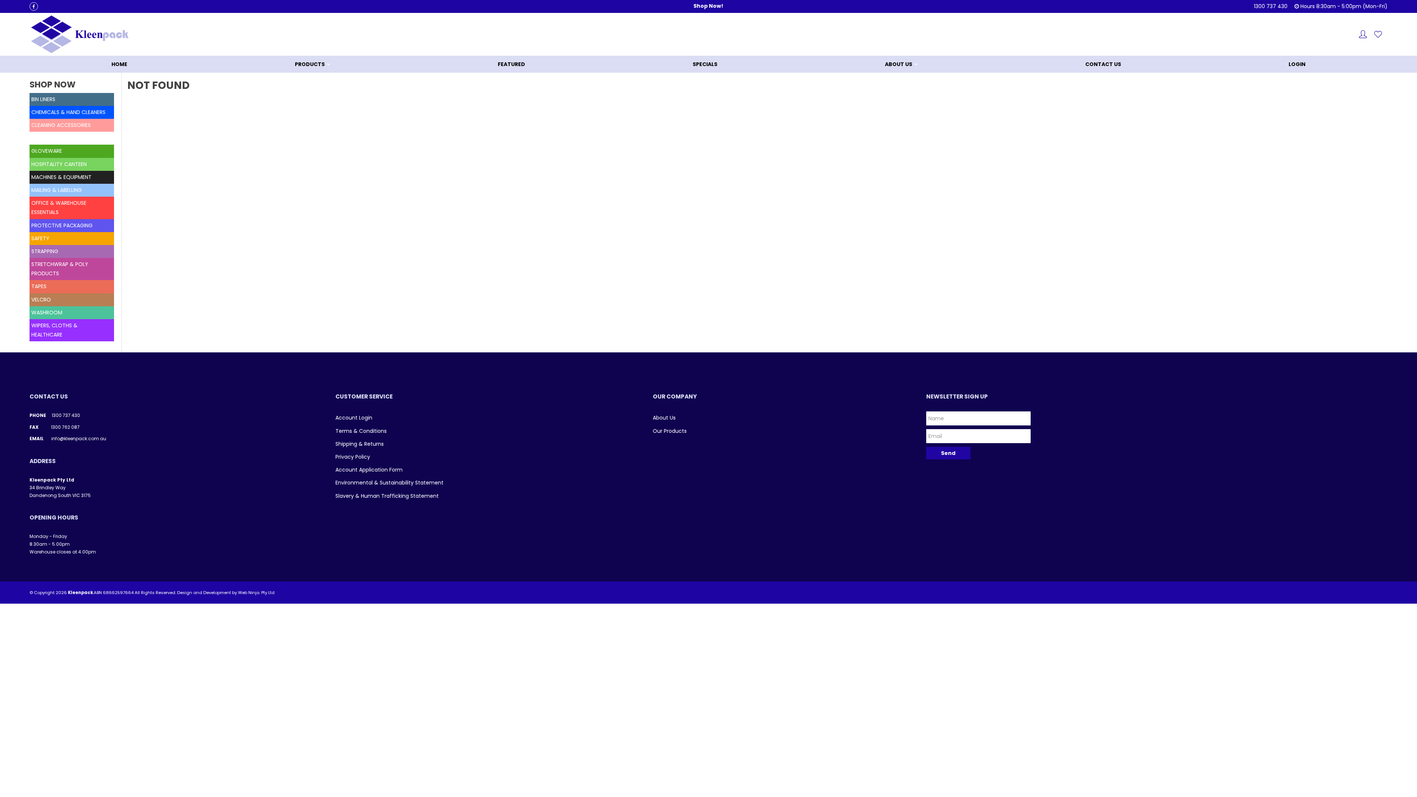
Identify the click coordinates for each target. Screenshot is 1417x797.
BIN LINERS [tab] (43, 99)
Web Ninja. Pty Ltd (256, 593)
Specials (705, 64)
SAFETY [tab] (40, 238)
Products (310, 64)
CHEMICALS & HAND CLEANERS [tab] (68, 112)
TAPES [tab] (38, 286)
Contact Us (1103, 64)
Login (1297, 64)
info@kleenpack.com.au (78, 438)
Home (119, 64)
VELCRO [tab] (41, 299)
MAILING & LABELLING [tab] (56, 190)
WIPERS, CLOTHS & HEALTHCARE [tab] (54, 330)
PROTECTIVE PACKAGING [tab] (62, 225)
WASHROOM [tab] (46, 312)
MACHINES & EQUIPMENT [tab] (61, 177)
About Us (898, 64)
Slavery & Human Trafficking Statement (387, 496)
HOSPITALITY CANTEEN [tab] (59, 164)
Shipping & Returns (359, 444)
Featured (511, 64)
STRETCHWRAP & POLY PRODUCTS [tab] (59, 269)
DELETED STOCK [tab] (51, 138)
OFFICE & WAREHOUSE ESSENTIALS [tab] (58, 207)
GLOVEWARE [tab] (46, 151)
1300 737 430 (66, 415)
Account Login (353, 417)
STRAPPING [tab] (44, 251)
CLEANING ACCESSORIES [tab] (61, 125)
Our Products (670, 431)
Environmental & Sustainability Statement (389, 482)
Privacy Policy (352, 456)
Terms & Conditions (361, 431)
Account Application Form (369, 469)
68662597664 (118, 593)
